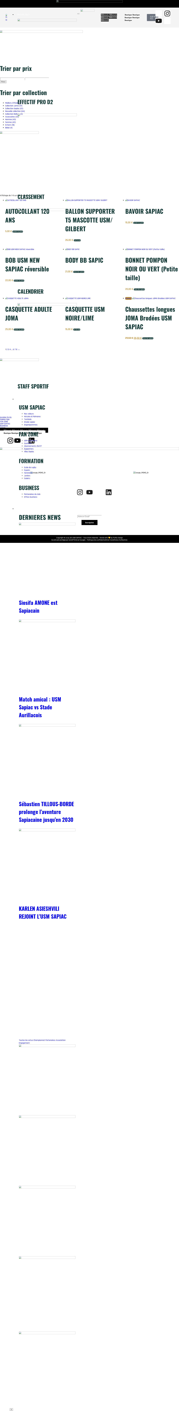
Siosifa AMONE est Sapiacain (38, 606)
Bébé (8, 127)
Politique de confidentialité (97, 540)
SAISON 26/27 (23, 14)
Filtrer (3, 82)
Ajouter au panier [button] (138, 223)
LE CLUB (21, 399)
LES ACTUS (22, 509)
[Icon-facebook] (167, 21)
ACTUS (2, 428)
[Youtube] (158, 21)
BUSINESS (4, 426)
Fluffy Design (118, 538)
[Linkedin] (108, 492)
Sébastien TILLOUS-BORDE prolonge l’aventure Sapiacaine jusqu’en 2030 (46, 811)
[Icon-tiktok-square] (158, 13)
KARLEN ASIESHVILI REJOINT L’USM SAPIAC (43, 912)
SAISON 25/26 (6, 417)
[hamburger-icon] (78, 13)
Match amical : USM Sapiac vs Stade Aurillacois (40, 707)
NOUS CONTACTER (142, 480)
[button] (89, 417)
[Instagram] (167, 13)
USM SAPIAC (5, 424)
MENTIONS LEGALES (143, 484)
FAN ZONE (4, 422)
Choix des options (139, 289)
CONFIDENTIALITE (142, 492)
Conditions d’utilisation (118, 540)
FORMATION (4, 420)
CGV (135, 488)
